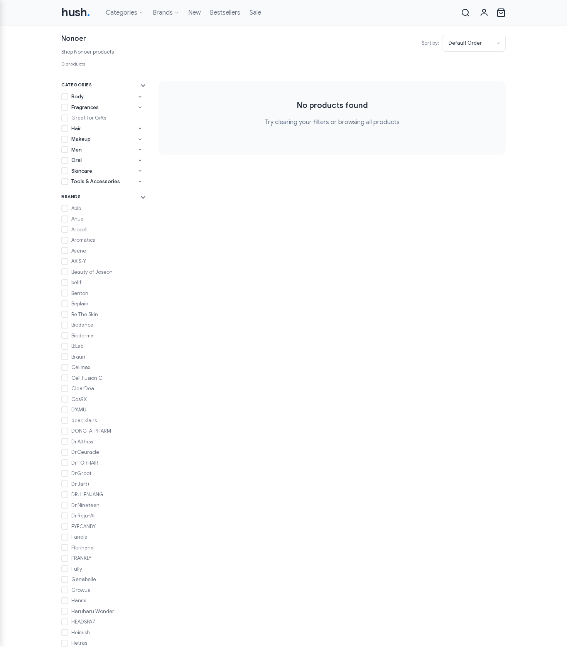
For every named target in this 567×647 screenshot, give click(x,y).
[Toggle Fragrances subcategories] (140, 107)
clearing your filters (302, 122)
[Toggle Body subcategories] (140, 96)
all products (383, 122)
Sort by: (430, 43)
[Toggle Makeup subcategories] (140, 139)
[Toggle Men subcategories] (140, 149)
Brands (163, 13)
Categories (121, 13)
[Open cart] (501, 12)
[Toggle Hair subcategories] (140, 128)
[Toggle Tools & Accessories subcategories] (140, 181)
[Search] (465, 13)
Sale (255, 13)
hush (75, 12)
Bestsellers (225, 13)
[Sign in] (484, 13)
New (194, 13)
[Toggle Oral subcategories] (140, 160)
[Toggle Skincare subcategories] (140, 170)
